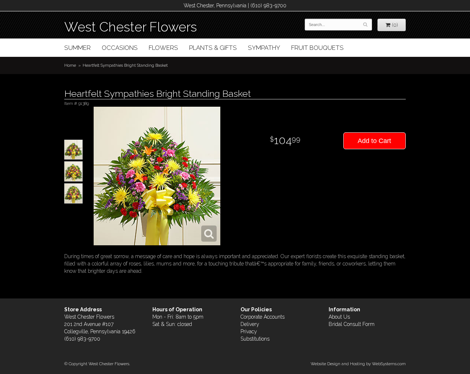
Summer (77, 47)
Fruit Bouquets (317, 47)
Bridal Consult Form (352, 324)
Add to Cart (374, 140)
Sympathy (264, 47)
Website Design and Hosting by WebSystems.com (358, 363)
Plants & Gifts (213, 47)
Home (70, 65)
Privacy (249, 331)
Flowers (163, 47)
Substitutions (255, 339)
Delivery (250, 324)
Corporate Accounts (263, 317)
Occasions (120, 47)
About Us (339, 317)
